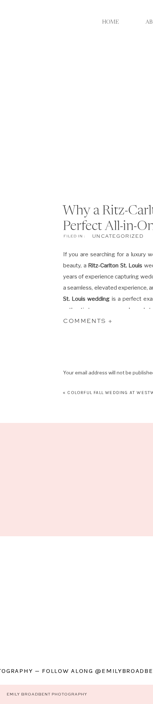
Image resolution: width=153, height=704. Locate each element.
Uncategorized (118, 236)
